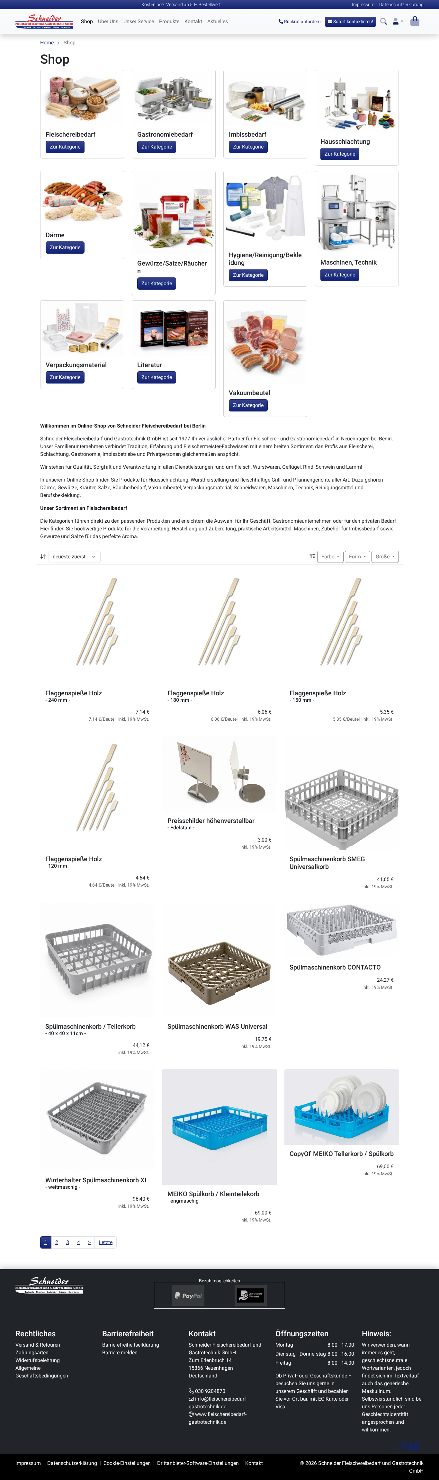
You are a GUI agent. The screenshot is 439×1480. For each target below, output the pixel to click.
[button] (398, 22)
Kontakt (193, 21)
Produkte (169, 21)
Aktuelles (217, 21)
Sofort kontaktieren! (352, 21)
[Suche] (383, 22)
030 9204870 (210, 1391)
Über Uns (108, 21)
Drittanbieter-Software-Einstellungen (198, 1463)
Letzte (105, 1242)
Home (47, 43)
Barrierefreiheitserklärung (130, 1345)
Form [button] (355, 557)
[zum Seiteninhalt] (408, 1446)
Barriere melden (120, 1352)
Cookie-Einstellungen (127, 1463)
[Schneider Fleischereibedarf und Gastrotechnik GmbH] (49, 1285)
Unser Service (138, 21)
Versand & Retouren (37, 1345)
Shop (87, 21)
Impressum (363, 4)
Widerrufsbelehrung (37, 1360)
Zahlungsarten (32, 1352)
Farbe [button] (328, 557)
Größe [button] (383, 557)
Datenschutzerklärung (401, 4)
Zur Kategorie (65, 147)
